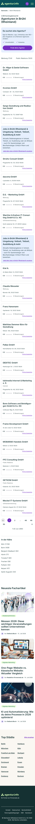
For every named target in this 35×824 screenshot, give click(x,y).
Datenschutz (16, 810)
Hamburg (21, 744)
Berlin (3, 744)
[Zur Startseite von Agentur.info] (10, 4)
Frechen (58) (6, 561)
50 (4, 524)
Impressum (28, 813)
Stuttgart (21, 753)
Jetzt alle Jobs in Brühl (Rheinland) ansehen (17, 151)
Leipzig (20, 758)
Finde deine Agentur (17, 48)
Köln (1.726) (5, 544)
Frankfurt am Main (8, 753)
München (4, 748)
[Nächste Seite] (32, 524)
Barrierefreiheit (26, 810)
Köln (19, 748)
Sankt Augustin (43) (8, 572)
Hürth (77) (5, 554)
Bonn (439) (5, 548)
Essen (20, 762)
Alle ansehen (29, 737)
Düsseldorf (5, 758)
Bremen (4, 767)
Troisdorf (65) (6, 558)
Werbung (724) (6, 58)
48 (26, 520)
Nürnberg (21, 771)
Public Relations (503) (24, 58)
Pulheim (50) (5, 565)
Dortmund (5, 762)
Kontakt (8, 810)
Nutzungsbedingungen (12, 813)
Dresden (21, 767)
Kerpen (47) (5, 568)
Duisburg (4, 776)
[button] (27, 3)
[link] (17, 74)
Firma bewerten (27, 79)
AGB (22, 813)
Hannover (4, 771)
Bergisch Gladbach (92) (10, 551)
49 (31, 520)
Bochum (21, 776)
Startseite (4, 10)
